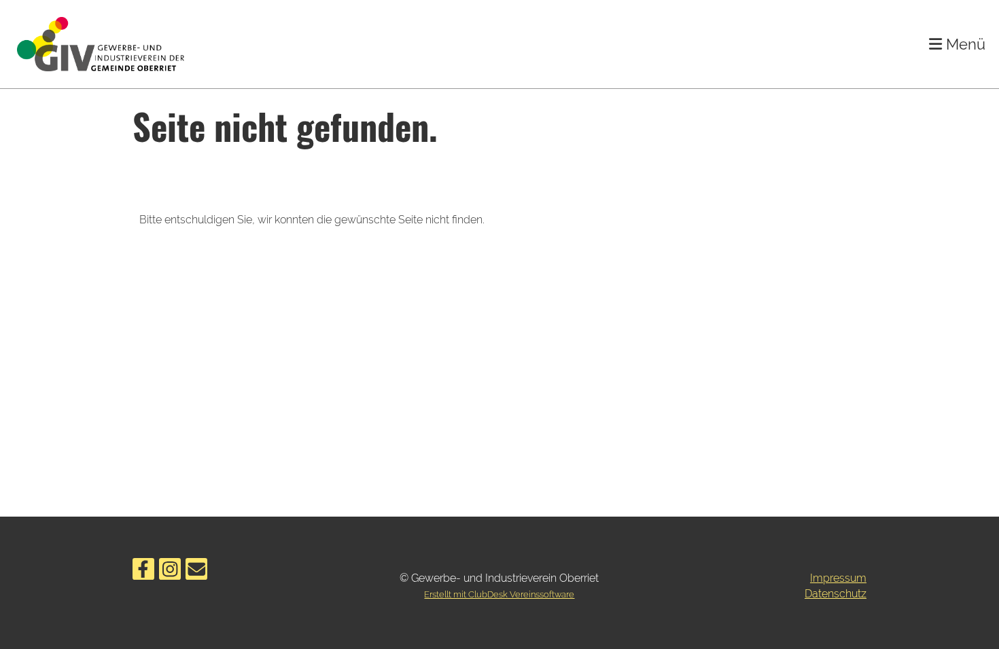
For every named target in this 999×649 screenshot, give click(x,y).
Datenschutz (835, 593)
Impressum (838, 578)
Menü (963, 44)
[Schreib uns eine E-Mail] (196, 572)
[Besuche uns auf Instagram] (170, 572)
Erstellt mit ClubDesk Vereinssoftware (499, 594)
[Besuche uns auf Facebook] (143, 572)
